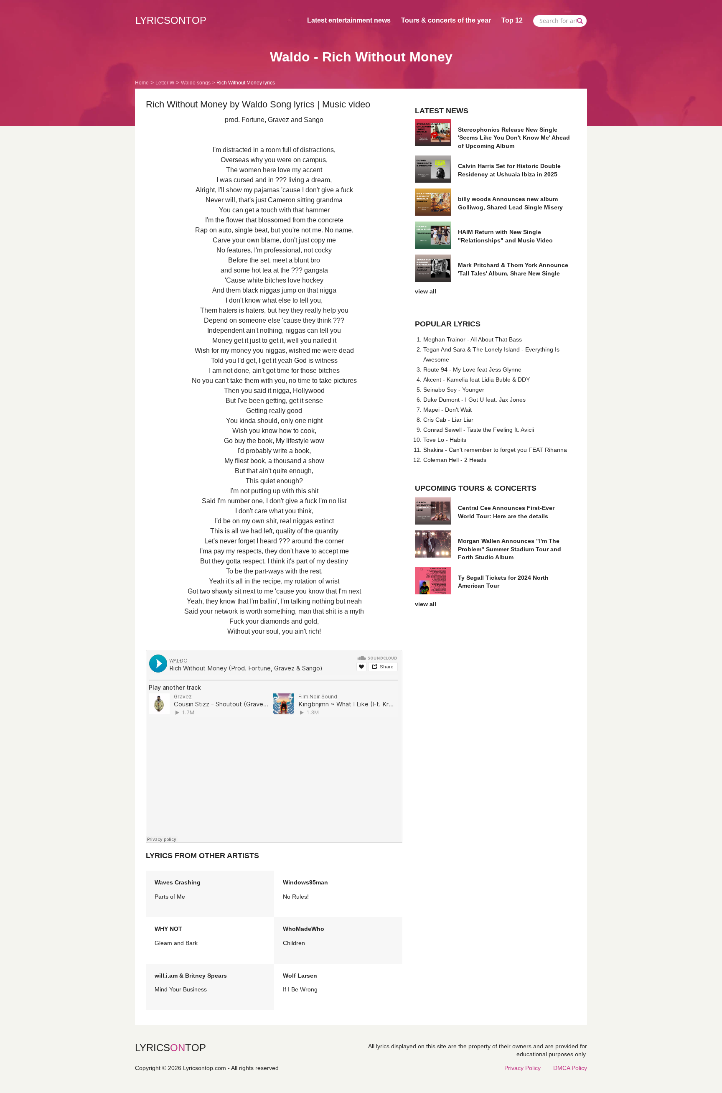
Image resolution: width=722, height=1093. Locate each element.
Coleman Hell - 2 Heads (454, 459)
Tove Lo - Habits (444, 439)
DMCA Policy (570, 1068)
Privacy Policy (522, 1068)
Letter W (164, 83)
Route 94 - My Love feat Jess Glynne (472, 369)
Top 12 (512, 20)
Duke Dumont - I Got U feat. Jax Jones (474, 399)
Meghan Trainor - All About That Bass (472, 339)
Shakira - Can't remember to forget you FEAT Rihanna (495, 449)
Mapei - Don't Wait (447, 409)
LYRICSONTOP (170, 20)
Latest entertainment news (349, 20)
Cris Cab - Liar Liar (448, 419)
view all (425, 291)
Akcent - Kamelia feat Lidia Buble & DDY (476, 379)
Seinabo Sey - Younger (453, 389)
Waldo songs (196, 83)
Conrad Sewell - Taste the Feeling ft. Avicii (478, 429)
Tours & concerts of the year (446, 20)
